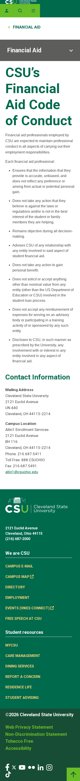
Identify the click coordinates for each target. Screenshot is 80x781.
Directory (15, 587)
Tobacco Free (19, 741)
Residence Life (18, 687)
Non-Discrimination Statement (36, 734)
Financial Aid (26, 27)
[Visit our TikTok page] (8, 774)
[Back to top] (73, 774)
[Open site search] (20, 10)
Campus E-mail (19, 566)
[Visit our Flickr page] (31, 767)
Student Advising (22, 697)
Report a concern (22, 677)
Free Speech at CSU (23, 618)
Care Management (22, 656)
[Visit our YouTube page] (22, 767)
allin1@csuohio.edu (21, 472)
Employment (17, 597)
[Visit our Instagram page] (49, 767)
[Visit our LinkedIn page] (41, 767)
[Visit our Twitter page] (14, 767)
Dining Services (19, 666)
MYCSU (11, 645)
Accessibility (18, 748)
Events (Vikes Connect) (27, 608)
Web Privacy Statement (29, 727)
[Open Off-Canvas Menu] (33, 10)
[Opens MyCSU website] (6, 10)
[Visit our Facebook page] (7, 767)
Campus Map (17, 577)
